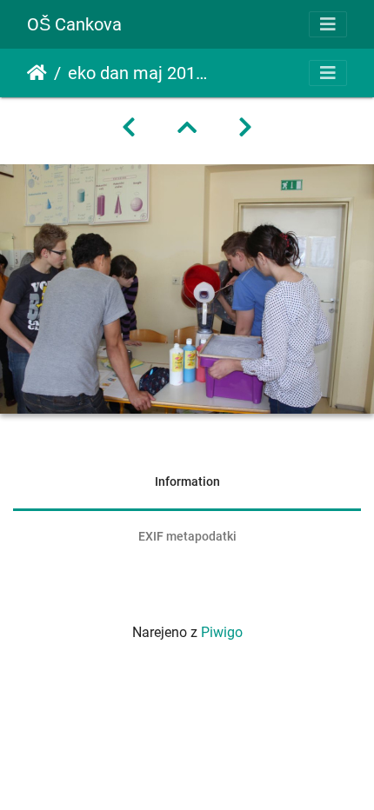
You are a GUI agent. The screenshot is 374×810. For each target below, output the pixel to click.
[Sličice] (187, 128)
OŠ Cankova (74, 24)
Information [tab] (187, 481)
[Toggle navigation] (328, 24)
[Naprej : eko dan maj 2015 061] (245, 128)
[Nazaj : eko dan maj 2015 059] (129, 128)
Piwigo (222, 632)
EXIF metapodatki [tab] (187, 536)
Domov (37, 73)
